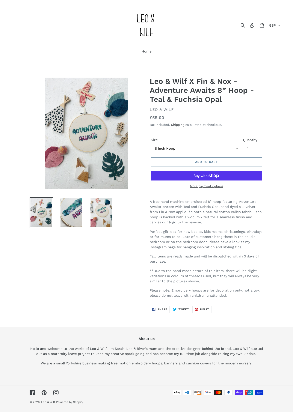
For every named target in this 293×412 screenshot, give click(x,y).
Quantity (250, 140)
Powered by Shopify (69, 402)
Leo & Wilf (48, 402)
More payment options (206, 186)
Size (154, 140)
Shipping (177, 125)
